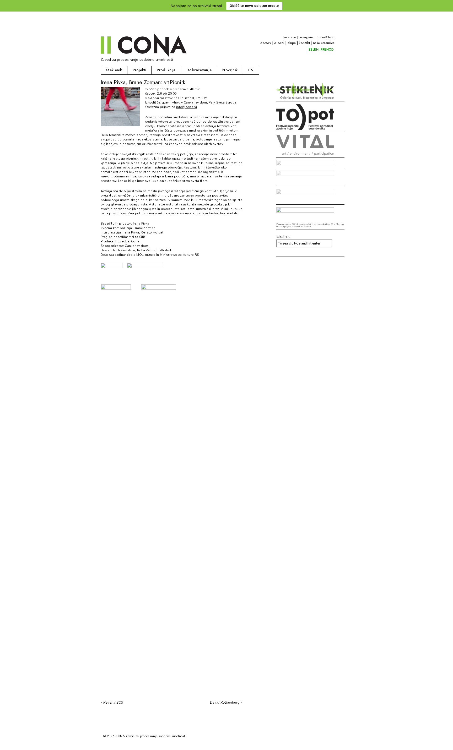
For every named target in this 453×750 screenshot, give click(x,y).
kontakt (304, 43)
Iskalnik (283, 236)
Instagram (306, 37)
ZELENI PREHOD (321, 49)
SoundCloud (326, 37)
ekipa (292, 43)
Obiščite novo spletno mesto (254, 6)
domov (265, 43)
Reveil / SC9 (112, 702)
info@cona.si (186, 107)
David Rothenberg (226, 702)
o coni (279, 43)
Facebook (289, 37)
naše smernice (324, 43)
